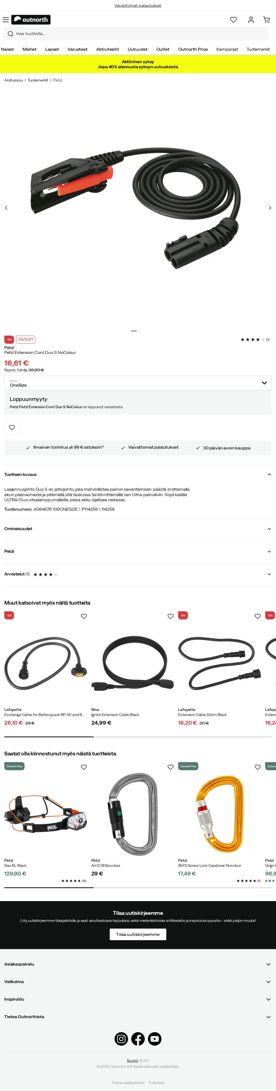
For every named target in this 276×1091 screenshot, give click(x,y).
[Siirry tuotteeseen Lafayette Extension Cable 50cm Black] (219, 663)
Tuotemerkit (258, 49)
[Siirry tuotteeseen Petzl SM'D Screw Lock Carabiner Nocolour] (219, 814)
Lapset (52, 49)
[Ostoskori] (266, 19)
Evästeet (156, 1083)
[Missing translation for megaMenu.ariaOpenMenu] (5, 20)
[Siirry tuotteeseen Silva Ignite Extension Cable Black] (132, 663)
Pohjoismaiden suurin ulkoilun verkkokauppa (138, 11)
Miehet (30, 49)
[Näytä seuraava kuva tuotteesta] (270, 208)
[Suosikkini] (233, 19)
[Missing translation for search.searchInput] (8, 34)
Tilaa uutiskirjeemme (138, 934)
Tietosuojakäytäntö (128, 1083)
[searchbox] (140, 33)
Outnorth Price (193, 49)
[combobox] (135, 33)
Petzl (57, 80)
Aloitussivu (13, 80)
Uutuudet (138, 49)
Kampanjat (227, 49)
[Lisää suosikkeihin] (11, 427)
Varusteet (78, 49)
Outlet (163, 49)
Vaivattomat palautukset (138, 3)
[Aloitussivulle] (31, 20)
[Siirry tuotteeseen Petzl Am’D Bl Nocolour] (132, 814)
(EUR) (138, 1060)
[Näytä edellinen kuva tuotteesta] (6, 208)
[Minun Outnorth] (251, 20)
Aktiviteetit (107, 49)
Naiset (7, 49)
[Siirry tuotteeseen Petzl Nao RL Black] (45, 814)
